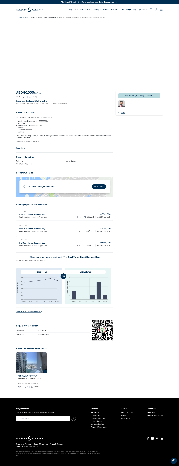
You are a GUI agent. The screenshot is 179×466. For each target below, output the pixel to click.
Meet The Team (127, 412)
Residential (95, 412)
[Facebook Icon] (148, 438)
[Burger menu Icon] (161, 9)
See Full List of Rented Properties (28, 312)
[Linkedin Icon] (161, 438)
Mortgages (97, 9)
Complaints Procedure (24, 444)
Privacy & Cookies (56, 444)
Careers (114, 9)
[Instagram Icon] (152, 438)
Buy (70, 9)
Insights (106, 9)
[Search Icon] (151, 9)
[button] (156, 9)
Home (33, 17)
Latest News (126, 418)
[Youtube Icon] (157, 438)
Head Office (151, 412)
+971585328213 (42, 121)
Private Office (85, 9)
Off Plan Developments (99, 418)
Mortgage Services (98, 424)
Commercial (95, 415)
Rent (76, 9)
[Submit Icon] (73, 418)
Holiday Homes (96, 421)
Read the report (109, 2)
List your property (129, 9)
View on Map (98, 186)
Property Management (99, 427)
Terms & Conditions (41, 444)
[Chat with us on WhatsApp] (174, 461)
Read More (20, 148)
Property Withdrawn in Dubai (47, 17)
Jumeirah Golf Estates (155, 415)
